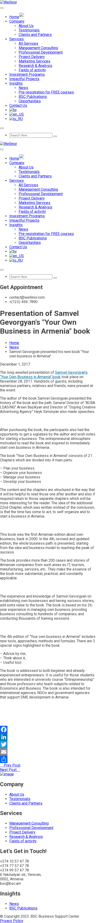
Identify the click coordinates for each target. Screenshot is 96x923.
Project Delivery (32, 57)
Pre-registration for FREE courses (46, 92)
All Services (28, 43)
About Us (26, 26)
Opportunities (30, 101)
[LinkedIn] (48, 737)
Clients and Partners (35, 34)
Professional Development (41, 52)
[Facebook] (48, 729)
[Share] (48, 759)
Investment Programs (27, 74)
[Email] (48, 752)
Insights (16, 83)
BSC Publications (33, 96)
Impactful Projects (24, 79)
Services (16, 39)
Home (14, 343)
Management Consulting (38, 48)
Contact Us (18, 105)
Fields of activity (32, 70)
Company (16, 21)
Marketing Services (34, 61)
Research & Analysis (35, 65)
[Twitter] (48, 744)
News (23, 88)
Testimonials (29, 30)
